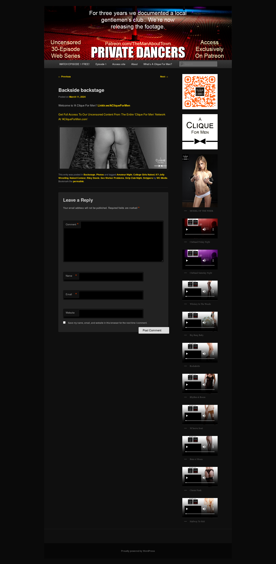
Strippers (148, 178)
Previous (64, 76)
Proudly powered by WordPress (138, 551)
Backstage (89, 174)
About (134, 64)
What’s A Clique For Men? (157, 64)
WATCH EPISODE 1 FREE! (74, 64)
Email (71, 294)
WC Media (162, 178)
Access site (118, 64)
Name (71, 276)
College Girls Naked (144, 174)
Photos (100, 174)
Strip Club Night (133, 178)
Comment (72, 224)
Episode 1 (101, 64)
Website (70, 312)
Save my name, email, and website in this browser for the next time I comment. (107, 322)
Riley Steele (93, 178)
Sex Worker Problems (112, 178)
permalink (78, 181)
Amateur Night (124, 174)
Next (164, 76)
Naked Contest (78, 178)
